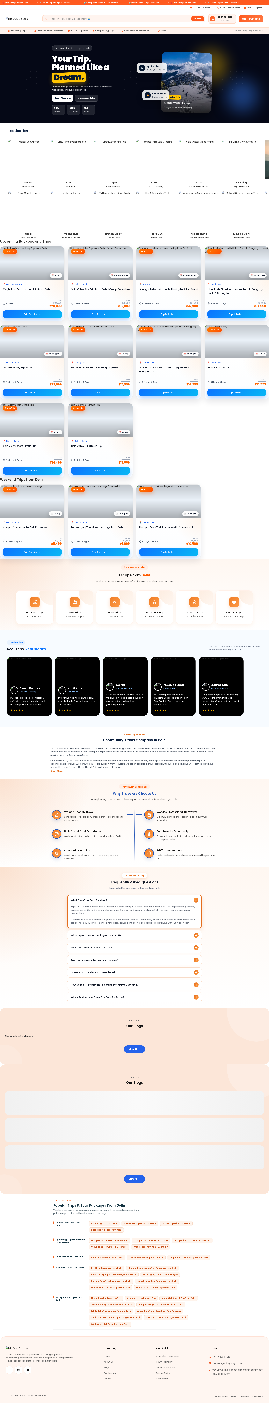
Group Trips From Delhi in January (150, 1247)
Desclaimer (162, 1378)
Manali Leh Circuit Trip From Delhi (179, 1298)
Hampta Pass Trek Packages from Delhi (111, 1281)
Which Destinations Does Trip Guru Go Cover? (97, 997)
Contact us (110, 1373)
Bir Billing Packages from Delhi (106, 1268)
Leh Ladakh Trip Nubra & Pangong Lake (111, 1311)
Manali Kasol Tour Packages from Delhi (157, 1281)
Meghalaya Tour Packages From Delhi (189, 1257)
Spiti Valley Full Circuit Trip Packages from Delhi (115, 1317)
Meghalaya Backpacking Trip (106, 1298)
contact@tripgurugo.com (250, 31)
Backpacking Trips (105, 30)
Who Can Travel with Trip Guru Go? (91, 947)
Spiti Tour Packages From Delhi (107, 1257)
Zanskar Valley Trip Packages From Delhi (112, 1304)
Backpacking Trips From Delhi (106, 1230)
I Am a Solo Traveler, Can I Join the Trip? (94, 972)
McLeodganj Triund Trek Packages (160, 1274)
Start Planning (251, 19)
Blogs (163, 30)
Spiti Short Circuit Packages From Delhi (166, 1317)
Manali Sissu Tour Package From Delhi (155, 1287)
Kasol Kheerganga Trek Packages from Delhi (113, 1274)
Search (197, 18)
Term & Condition (165, 1367)
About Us (108, 1361)
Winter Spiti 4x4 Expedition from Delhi (110, 1324)
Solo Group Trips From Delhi (176, 1223)
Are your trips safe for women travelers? (95, 960)
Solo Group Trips (79, 30)
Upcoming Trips (18, 30)
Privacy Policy (163, 1373)
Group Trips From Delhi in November (192, 1240)
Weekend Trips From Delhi (50, 30)
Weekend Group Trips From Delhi (140, 1223)
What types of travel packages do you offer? (97, 935)
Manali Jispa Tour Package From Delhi (110, 1287)
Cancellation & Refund (168, 1356)
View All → (134, 1049)
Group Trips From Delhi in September (109, 1240)
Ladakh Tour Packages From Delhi (146, 1257)
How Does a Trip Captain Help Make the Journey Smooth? (104, 984)
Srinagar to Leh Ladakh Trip (141, 1298)
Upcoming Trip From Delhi (104, 1223)
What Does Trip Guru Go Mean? (89, 900)
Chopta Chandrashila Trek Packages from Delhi (152, 1268)
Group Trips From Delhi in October (151, 1240)
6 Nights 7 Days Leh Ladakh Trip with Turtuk (161, 1304)
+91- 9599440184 (222, 1356)
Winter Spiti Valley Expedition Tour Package (159, 1311)
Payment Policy (164, 1361)
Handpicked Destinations (137, 30)
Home (107, 1356)
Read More (56, 771)
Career (107, 1378)
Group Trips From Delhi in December (109, 1247)
